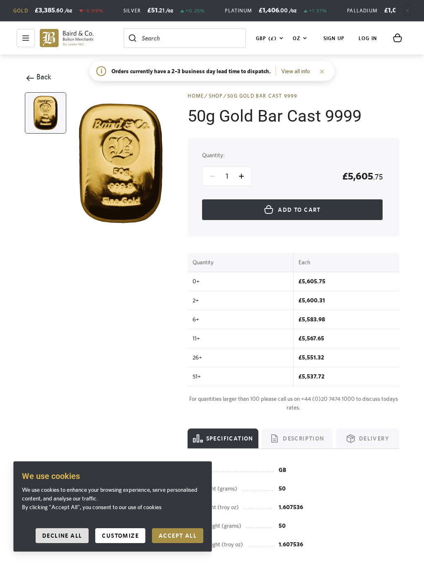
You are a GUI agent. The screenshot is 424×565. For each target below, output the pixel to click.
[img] (67, 38)
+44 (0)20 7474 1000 (328, 398)
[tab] (223, 438)
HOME (196, 96)
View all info (295, 71)
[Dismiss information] (322, 71)
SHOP (216, 96)
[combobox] (270, 38)
